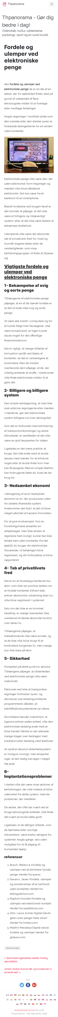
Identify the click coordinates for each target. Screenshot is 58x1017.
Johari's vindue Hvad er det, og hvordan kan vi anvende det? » (28, 971)
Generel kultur (12, 948)
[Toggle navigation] (52, 4)
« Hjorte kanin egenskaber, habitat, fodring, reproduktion (26, 960)
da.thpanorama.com (24, 1010)
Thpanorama (15, 4)
